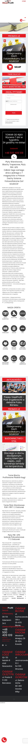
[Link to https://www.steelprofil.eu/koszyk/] (21, 20)
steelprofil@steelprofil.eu (13, 626)
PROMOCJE (14, 36)
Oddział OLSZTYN (8, 673)
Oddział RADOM (20, 631)
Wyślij (13, 112)
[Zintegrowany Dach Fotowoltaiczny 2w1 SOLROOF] (14, 50)
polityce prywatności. (9, 122)
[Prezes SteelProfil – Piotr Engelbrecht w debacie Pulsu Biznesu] (14, 387)
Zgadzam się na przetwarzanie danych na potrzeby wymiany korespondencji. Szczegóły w (12, 121)
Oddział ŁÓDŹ (7, 653)
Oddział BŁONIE (20, 609)
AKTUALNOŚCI (14, 379)
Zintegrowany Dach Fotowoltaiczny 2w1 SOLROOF (14, 57)
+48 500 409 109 (14, 152)
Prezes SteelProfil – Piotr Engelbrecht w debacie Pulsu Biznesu (14, 401)
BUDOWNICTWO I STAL (14, 440)
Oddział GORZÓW (21, 675)
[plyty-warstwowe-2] (14, 78)
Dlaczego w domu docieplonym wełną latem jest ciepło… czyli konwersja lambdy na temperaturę (14, 460)
